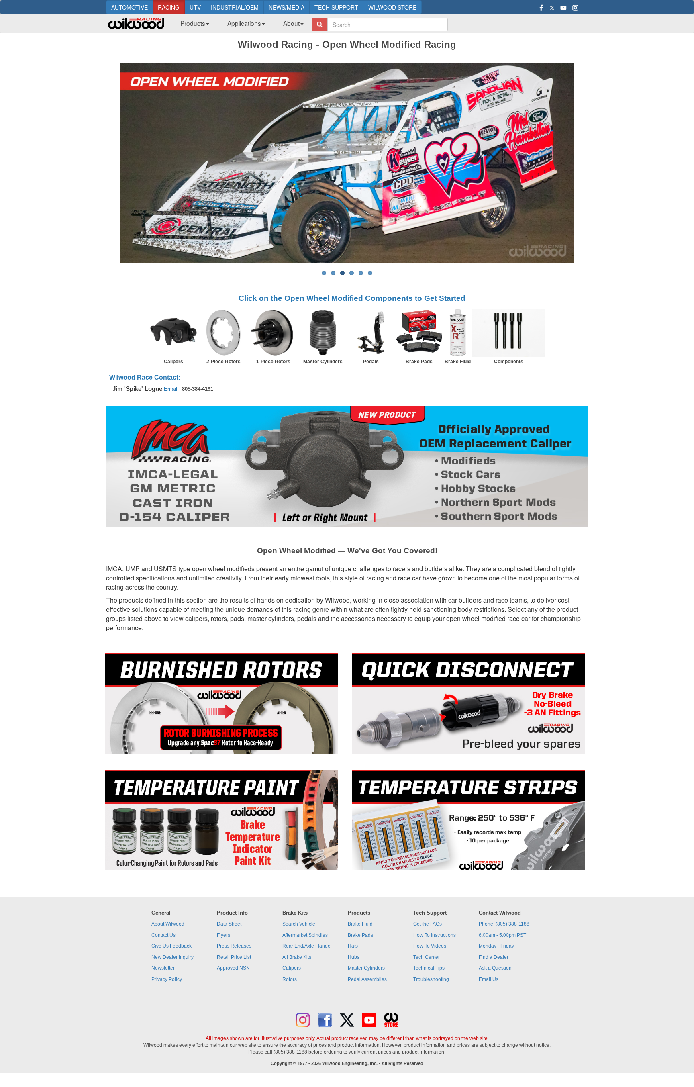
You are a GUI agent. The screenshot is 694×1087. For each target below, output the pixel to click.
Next (586, 163)
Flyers (223, 935)
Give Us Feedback (171, 946)
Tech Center (426, 957)
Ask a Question (495, 968)
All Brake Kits (296, 957)
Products (192, 22)
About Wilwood (167, 924)
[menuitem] (191, 25)
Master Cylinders (366, 968)
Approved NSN (233, 968)
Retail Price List (234, 957)
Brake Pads (360, 935)
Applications (244, 22)
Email (170, 389)
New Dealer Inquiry (172, 957)
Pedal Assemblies (367, 979)
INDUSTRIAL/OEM (235, 7)
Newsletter (163, 968)
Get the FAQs (427, 924)
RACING (169, 7)
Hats (353, 946)
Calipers (291, 968)
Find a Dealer (493, 957)
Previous (108, 163)
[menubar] (239, 25)
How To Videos (429, 946)
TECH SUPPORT (336, 7)
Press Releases (234, 946)
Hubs (353, 957)
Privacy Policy (166, 979)
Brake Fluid (360, 924)
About (291, 22)
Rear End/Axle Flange (306, 946)
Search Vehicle (298, 924)
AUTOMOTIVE (129, 7)
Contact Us (163, 935)
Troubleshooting (431, 979)
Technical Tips (429, 968)
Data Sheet (229, 924)
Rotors (289, 979)
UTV (195, 7)
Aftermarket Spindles (305, 935)
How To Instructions (434, 935)
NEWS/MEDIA (286, 7)
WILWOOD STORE (392, 7)
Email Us (488, 979)
